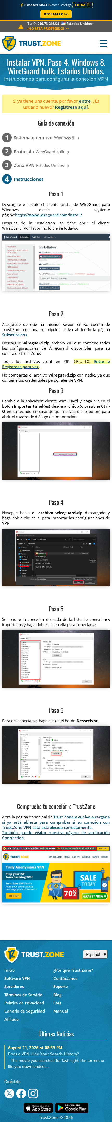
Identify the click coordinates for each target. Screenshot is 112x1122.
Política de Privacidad (24, 1002)
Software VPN (17, 978)
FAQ (57, 1002)
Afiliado (11, 1019)
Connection (13, 837)
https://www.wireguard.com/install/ (48, 214)
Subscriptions (14, 334)
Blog (57, 994)
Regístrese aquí (71, 107)
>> (48, 28)
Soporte (60, 986)
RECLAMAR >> (56, 14)
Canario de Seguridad (24, 1011)
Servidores (14, 986)
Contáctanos (65, 978)
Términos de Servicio (23, 994)
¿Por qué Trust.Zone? (73, 970)
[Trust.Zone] (31, 43)
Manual (60, 1011)
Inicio (9, 970)
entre (85, 101)
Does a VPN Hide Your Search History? (43, 1053)
